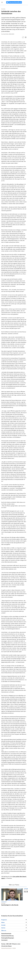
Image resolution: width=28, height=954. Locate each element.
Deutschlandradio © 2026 (8, 948)
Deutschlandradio (6, 933)
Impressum (4, 940)
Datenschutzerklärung (7, 935)
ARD (7, 944)
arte (19, 944)
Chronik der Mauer (6, 946)
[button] (2, 2)
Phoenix (14, 944)
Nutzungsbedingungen (7, 938)
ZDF (10, 944)
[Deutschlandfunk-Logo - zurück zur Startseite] (14, 2)
